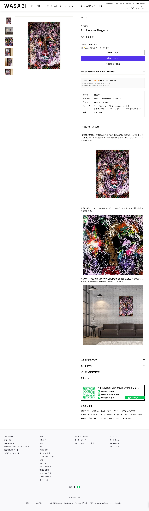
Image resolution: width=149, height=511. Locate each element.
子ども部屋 (43, 450)
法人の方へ (110, 4)
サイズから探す (45, 466)
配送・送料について (56, 503)
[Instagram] (70, 487)
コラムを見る (119, 4)
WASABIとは (130, 4)
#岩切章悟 (127, 418)
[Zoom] (44, 46)
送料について (86, 365)
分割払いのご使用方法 (90, 372)
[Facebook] (74, 487)
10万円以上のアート (12, 453)
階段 (41, 460)
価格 (82, 37)
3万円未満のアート (11, 450)
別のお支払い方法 (112, 64)
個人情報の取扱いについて (104, 503)
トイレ (42, 446)
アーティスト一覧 (81, 436)
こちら (111, 85)
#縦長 (89, 418)
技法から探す (44, 470)
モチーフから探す (46, 476)
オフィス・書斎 (45, 453)
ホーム (83, 17)
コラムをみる (115, 440)
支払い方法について (40, 503)
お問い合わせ (140, 4)
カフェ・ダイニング (46, 456)
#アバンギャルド (113, 410)
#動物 (140, 414)
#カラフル (108, 418)
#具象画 (132, 414)
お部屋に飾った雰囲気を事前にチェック (98, 71)
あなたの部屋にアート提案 (84, 443)
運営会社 (29, 503)
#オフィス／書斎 (129, 410)
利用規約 (118, 503)
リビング (42, 440)
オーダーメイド (80, 440)
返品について (86, 378)
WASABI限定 (9, 443)
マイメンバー (44, 480)
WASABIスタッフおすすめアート (16, 446)
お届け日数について (89, 359)
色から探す (43, 463)
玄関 (41, 436)
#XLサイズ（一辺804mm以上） (93, 410)
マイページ (8, 436)
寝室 (41, 443)
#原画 (83, 418)
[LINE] (78, 487)
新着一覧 (7, 440)
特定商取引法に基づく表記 (84, 503)
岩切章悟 (84, 26)
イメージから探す (46, 473)
